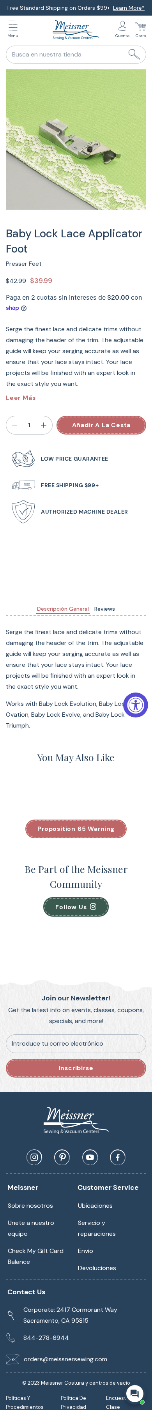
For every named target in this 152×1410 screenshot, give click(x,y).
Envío (85, 1251)
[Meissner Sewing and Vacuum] (76, 30)
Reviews (104, 608)
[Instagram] (34, 1157)
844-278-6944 (46, 1338)
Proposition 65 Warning (76, 829)
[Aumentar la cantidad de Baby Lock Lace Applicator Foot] (44, 425)
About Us (126, 7)
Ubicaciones (95, 1206)
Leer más (20, 398)
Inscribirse (76, 1068)
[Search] (134, 54)
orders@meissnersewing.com (65, 1359)
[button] (14, 30)
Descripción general (63, 608)
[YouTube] (90, 1157)
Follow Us (71, 907)
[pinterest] (62, 1157)
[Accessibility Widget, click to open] (135, 705)
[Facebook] (117, 1157)
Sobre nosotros (30, 1206)
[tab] (63, 609)
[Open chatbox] (135, 1394)
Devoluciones (97, 1268)
